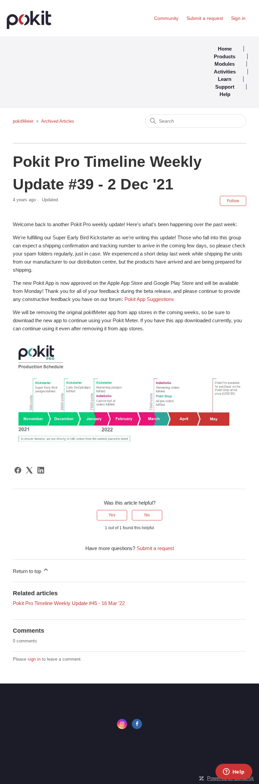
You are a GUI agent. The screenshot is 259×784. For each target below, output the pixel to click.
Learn (224, 79)
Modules (224, 64)
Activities (225, 71)
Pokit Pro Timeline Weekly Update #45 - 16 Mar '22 (69, 603)
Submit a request (204, 18)
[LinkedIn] (40, 470)
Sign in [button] (238, 18)
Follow (233, 201)
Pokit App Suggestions (149, 299)
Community (166, 18)
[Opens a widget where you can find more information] (233, 772)
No (147, 515)
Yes (112, 515)
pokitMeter (23, 121)
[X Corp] (29, 470)
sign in (34, 659)
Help (225, 94)
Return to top (27, 571)
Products (224, 56)
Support (224, 87)
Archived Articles (57, 121)
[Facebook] (18, 470)
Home (225, 49)
